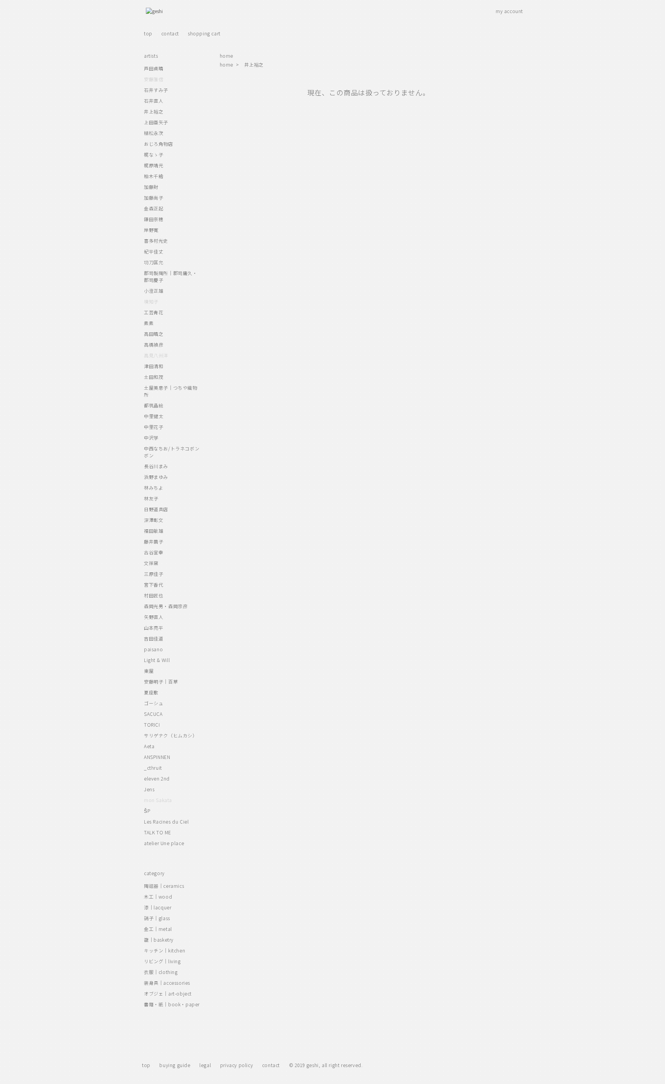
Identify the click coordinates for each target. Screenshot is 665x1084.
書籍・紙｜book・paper (172, 1004)
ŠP (147, 810)
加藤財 (151, 186)
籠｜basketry (159, 939)
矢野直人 (153, 617)
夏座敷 (151, 692)
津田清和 (153, 366)
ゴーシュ (153, 703)
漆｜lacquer (157, 907)
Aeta (149, 746)
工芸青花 (153, 312)
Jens (149, 789)
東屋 (149, 670)
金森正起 (153, 208)
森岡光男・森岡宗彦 (165, 606)
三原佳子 (153, 573)
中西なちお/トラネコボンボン (171, 452)
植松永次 (153, 133)
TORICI (152, 724)
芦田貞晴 (153, 68)
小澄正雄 (153, 290)
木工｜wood (158, 896)
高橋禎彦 (153, 344)
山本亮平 (153, 627)
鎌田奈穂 (153, 219)
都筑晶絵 (153, 405)
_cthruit (153, 767)
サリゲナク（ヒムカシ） (170, 735)
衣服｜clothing (161, 972)
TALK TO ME (157, 832)
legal (205, 1065)
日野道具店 (156, 509)
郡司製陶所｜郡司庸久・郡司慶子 (170, 276)
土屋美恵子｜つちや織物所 (170, 391)
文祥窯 (151, 563)
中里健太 (153, 416)
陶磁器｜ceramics (164, 885)
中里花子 (153, 427)
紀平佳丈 (153, 251)
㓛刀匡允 (153, 262)
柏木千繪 (153, 176)
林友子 (151, 498)
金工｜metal (158, 929)
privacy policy (236, 1065)
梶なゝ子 (153, 154)
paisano (153, 649)
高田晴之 (153, 333)
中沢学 (151, 437)
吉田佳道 (153, 638)
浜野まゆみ (156, 477)
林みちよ (153, 487)
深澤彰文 (153, 520)
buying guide (174, 1065)
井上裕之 (254, 64)
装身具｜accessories (167, 982)
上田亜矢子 (156, 122)
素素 (149, 323)
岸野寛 (151, 230)
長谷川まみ (156, 466)
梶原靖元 (153, 165)
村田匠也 (153, 595)
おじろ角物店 (158, 143)
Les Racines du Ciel (166, 821)
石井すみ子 (156, 90)
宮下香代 (153, 584)
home (226, 55)
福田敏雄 (153, 530)
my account (509, 11)
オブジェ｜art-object (168, 993)
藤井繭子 (153, 541)
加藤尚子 (153, 197)
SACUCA (153, 713)
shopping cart (204, 33)
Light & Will (157, 660)
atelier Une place (164, 843)
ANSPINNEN (157, 757)
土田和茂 (153, 377)
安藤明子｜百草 (161, 681)
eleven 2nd (157, 778)
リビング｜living (162, 961)
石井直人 (153, 100)
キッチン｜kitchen (164, 950)
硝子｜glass (157, 918)
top (148, 33)
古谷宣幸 (153, 552)
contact (170, 33)
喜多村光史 (156, 240)
